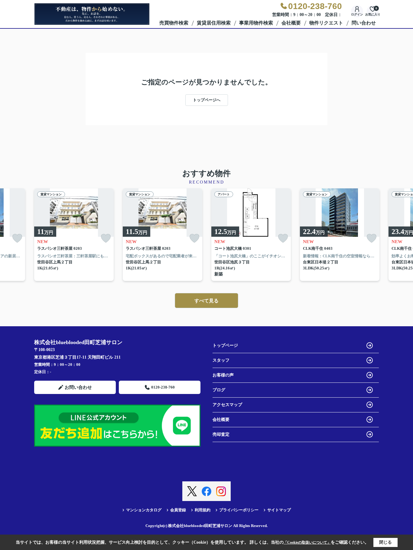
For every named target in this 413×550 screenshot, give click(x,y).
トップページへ (206, 100)
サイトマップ (279, 510)
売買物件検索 (173, 22)
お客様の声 (223, 375)
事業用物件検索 (256, 22)
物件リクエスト (326, 22)
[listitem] (74, 234)
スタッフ (221, 360)
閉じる (385, 542)
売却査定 (221, 434)
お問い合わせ (78, 387)
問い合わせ (364, 22)
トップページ (225, 345)
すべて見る (206, 300)
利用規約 (202, 510)
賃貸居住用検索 (214, 22)
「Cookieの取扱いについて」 (307, 542)
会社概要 (291, 22)
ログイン (357, 14)
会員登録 (178, 510)
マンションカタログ (143, 510)
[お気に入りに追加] (17, 238)
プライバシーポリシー (239, 510)
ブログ (219, 390)
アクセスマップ (227, 404)
